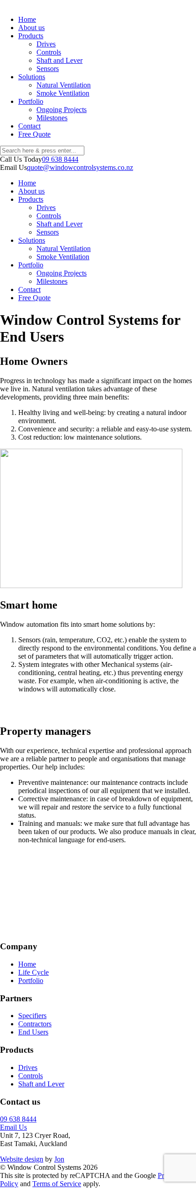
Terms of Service (56, 1184)
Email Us (13, 1127)
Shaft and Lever (59, 60)
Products (30, 36)
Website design (21, 1159)
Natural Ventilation (63, 85)
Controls (48, 52)
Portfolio (30, 101)
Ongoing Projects (61, 109)
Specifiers (32, 1015)
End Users (33, 1032)
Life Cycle (33, 972)
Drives (46, 44)
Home (27, 19)
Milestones (51, 118)
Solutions (31, 77)
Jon (59, 1159)
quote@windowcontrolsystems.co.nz (80, 167)
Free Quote (34, 134)
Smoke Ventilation (62, 93)
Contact (29, 126)
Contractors (35, 1024)
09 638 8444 (60, 159)
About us (31, 27)
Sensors (47, 68)
